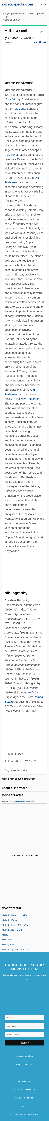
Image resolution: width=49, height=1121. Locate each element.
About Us (29, 1064)
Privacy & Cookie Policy (24, 1089)
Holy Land (18, 108)
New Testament (30, 398)
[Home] (17, 4)
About (22, 801)
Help (24, 1073)
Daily (24, 1106)
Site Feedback (24, 1081)
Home (18, 1064)
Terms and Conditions (24, 1098)
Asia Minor (12, 99)
